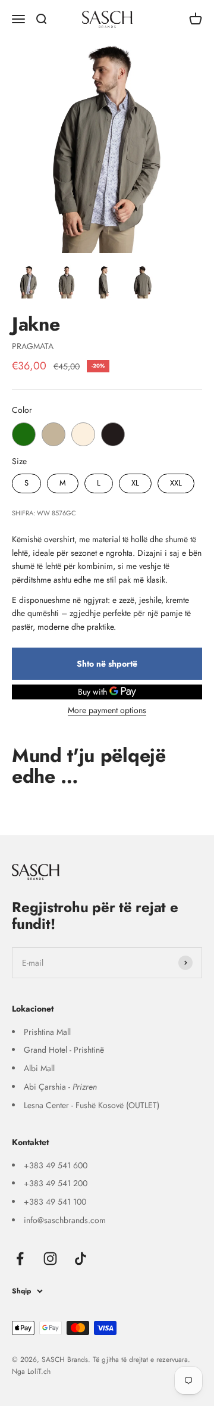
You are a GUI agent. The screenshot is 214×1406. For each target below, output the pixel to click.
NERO (113, 434)
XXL (175, 481)
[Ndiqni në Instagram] (50, 1259)
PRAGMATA (33, 346)
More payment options (107, 710)
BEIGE (53, 434)
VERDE (24, 434)
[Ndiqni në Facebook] (20, 1259)
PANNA (83, 434)
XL (135, 481)
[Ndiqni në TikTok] (81, 1259)
